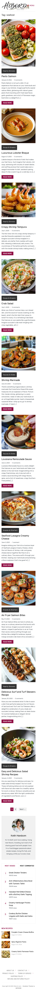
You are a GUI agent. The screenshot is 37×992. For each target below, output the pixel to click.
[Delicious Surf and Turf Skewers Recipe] (19, 649)
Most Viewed (10, 866)
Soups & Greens (9, 147)
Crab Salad (7, 303)
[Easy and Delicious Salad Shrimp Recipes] (19, 728)
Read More (7, 103)
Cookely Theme (28, 986)
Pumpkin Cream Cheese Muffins (22, 932)
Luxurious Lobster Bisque (15, 153)
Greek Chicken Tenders (18, 873)
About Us (10, 970)
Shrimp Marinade (11, 380)
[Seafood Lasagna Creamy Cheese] (19, 493)
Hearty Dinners (9, 71)
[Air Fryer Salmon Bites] (19, 572)
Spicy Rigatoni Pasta (18, 942)
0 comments (18, 80)
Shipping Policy (17, 976)
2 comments (16, 307)
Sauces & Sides (9, 375)
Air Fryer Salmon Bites (13, 615)
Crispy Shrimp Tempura (14, 227)
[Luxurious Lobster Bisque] (19, 110)
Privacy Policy (8, 973)
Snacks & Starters (10, 530)
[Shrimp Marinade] (19, 337)
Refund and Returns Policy (18, 979)
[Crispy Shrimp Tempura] (19, 184)
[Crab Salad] (19, 260)
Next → (23, 809)
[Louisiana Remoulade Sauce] (19, 416)
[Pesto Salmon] (19, 20)
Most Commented (27, 866)
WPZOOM (18, 988)
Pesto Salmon (9, 76)
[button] (30, 5)
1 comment (15, 542)
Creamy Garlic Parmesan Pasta (22, 951)
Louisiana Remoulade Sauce (17, 459)
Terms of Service (24, 973)
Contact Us (22, 970)
